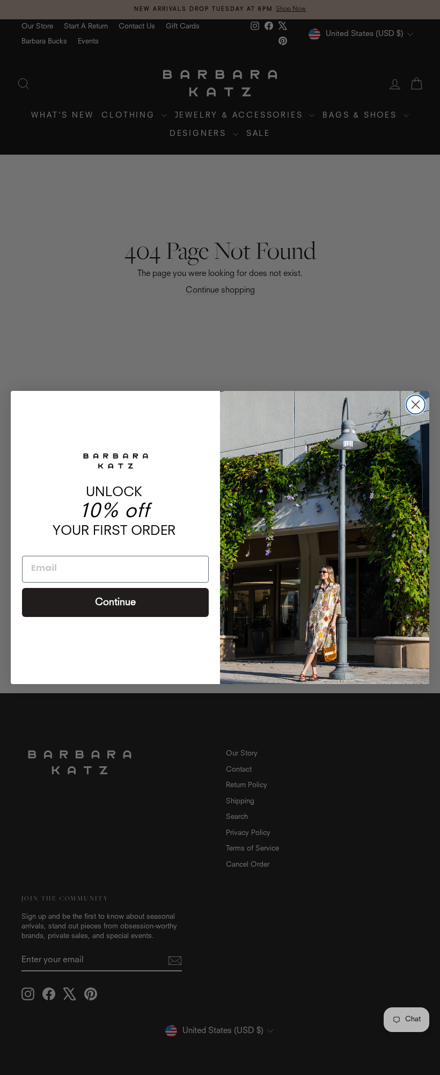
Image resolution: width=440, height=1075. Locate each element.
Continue (115, 602)
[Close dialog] (415, 404)
